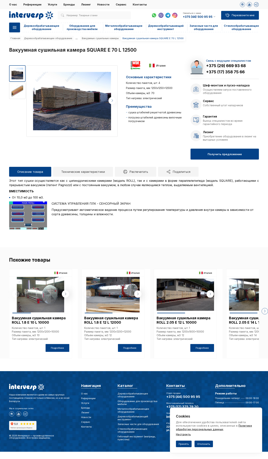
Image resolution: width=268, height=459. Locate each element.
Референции (32, 4)
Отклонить (203, 443)
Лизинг (86, 4)
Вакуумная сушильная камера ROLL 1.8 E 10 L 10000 (39, 320)
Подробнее (57, 347)
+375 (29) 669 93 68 (226, 65)
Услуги (52, 4)
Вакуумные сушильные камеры (100, 38)
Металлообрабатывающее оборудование (123, 27)
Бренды (69, 4)
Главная (15, 38)
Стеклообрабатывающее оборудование (241, 27)
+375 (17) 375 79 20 (182, 407)
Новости (103, 4)
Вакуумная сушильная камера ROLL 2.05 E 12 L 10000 (183, 320)
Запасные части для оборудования (204, 27)
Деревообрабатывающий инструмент (166, 27)
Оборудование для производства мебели (82, 27)
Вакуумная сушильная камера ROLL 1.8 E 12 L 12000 (111, 320)
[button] (112, 100)
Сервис (121, 4)
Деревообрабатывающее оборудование (41, 27)
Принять (184, 443)
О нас (13, 4)
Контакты (140, 4)
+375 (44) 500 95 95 (183, 397)
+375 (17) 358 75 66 (225, 71)
